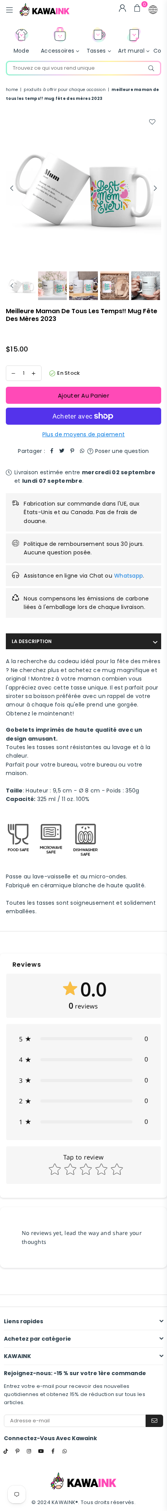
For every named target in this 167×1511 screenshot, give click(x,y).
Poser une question (121, 451)
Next (155, 188)
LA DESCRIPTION (32, 641)
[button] (153, 9)
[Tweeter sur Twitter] (62, 451)
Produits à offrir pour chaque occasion (65, 90)
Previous (11, 188)
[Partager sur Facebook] (52, 451)
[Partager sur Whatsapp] (82, 451)
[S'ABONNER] (154, 1421)
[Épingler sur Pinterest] (72, 451)
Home (12, 90)
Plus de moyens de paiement (83, 434)
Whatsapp (128, 576)
